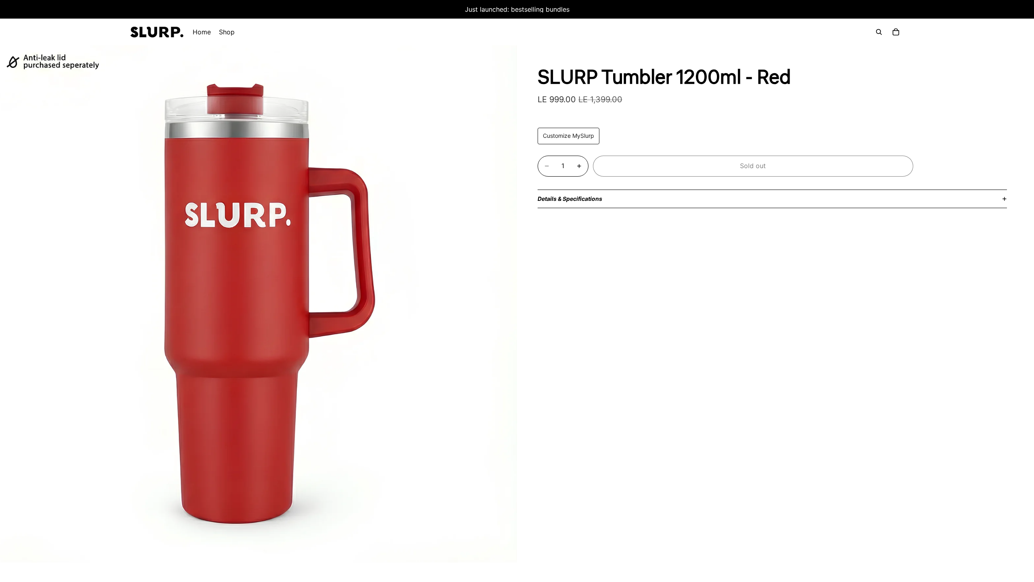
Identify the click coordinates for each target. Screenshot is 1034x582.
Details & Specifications (570, 198)
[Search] (879, 32)
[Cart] (896, 32)
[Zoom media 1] (258, 304)
